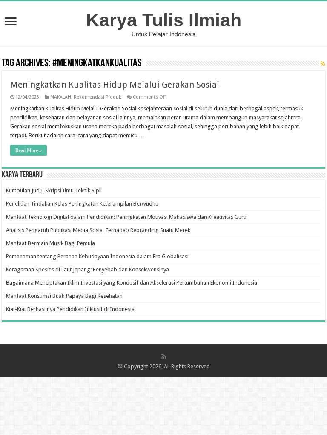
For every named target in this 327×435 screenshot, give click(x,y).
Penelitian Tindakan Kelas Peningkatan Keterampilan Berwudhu (82, 204)
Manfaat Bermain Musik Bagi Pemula (50, 243)
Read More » (28, 150)
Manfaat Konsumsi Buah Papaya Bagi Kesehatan (64, 296)
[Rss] (164, 356)
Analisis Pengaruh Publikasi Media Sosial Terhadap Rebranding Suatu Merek (98, 230)
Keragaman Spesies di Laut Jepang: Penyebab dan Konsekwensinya (87, 269)
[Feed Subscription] (323, 63)
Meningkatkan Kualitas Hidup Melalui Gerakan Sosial (114, 84)
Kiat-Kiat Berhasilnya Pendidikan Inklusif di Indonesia (70, 309)
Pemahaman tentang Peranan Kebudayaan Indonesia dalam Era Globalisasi (97, 256)
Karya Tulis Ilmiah (163, 20)
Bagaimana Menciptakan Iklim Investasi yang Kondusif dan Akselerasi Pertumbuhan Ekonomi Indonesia (131, 283)
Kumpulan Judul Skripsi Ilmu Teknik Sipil (54, 190)
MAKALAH (60, 97)
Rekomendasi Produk (97, 97)
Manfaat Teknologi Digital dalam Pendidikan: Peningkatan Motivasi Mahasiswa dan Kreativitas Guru (126, 217)
